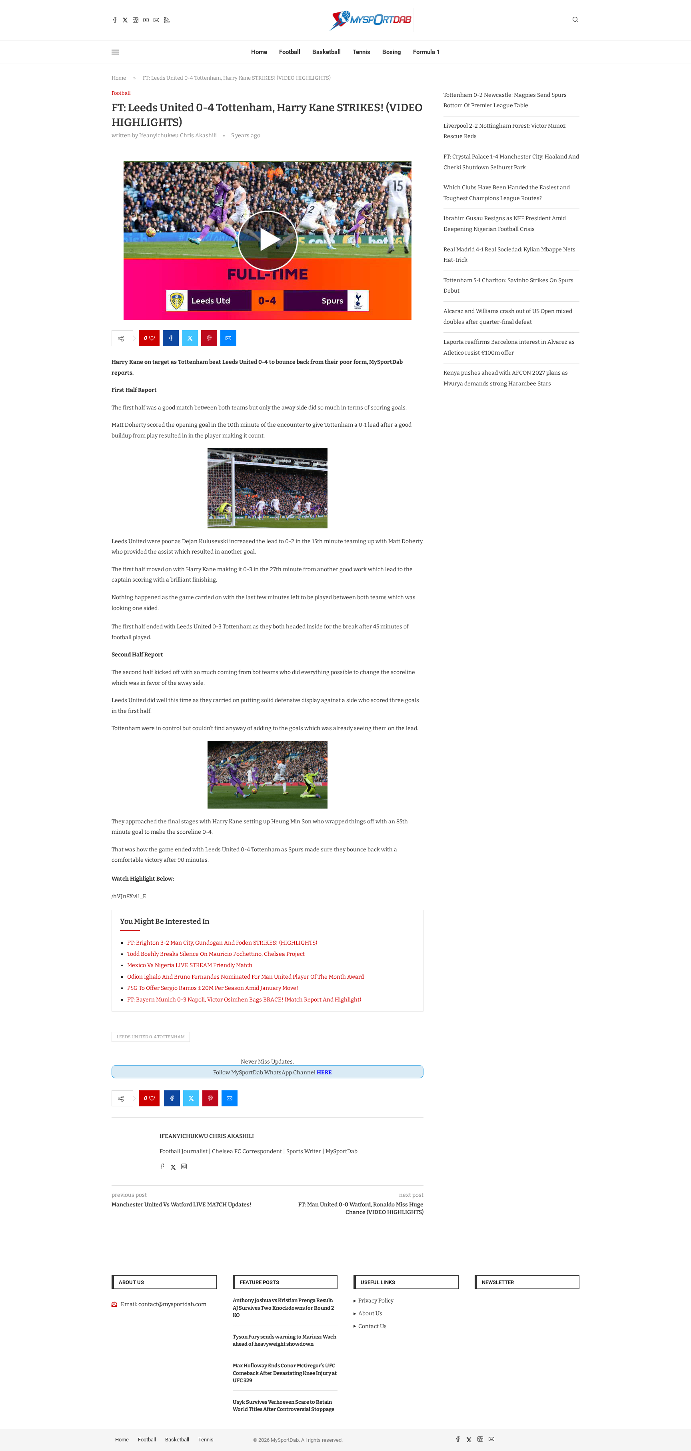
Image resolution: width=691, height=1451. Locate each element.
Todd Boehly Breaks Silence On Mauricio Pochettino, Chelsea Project (216, 954)
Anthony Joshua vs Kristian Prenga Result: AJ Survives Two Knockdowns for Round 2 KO (283, 1307)
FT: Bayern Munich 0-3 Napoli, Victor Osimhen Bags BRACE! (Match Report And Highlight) (244, 999)
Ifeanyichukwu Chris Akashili (207, 1136)
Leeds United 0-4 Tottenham (151, 1037)
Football (289, 52)
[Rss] (167, 20)
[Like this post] (152, 338)
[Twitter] (125, 20)
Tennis (361, 52)
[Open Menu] (115, 52)
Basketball (326, 52)
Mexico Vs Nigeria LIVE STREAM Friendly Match (189, 965)
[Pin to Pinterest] (209, 338)
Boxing (391, 52)
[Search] (575, 20)
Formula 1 (426, 52)
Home (259, 52)
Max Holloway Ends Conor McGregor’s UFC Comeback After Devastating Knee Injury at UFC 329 (285, 1373)
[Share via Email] (228, 338)
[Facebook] (115, 20)
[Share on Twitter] (190, 338)
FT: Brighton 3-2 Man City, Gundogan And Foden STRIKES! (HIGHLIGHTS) (222, 942)
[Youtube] (146, 20)
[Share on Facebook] (171, 338)
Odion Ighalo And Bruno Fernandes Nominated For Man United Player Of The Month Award (245, 976)
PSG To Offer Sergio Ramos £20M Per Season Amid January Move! (212, 988)
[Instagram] (135, 20)
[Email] (156, 20)
